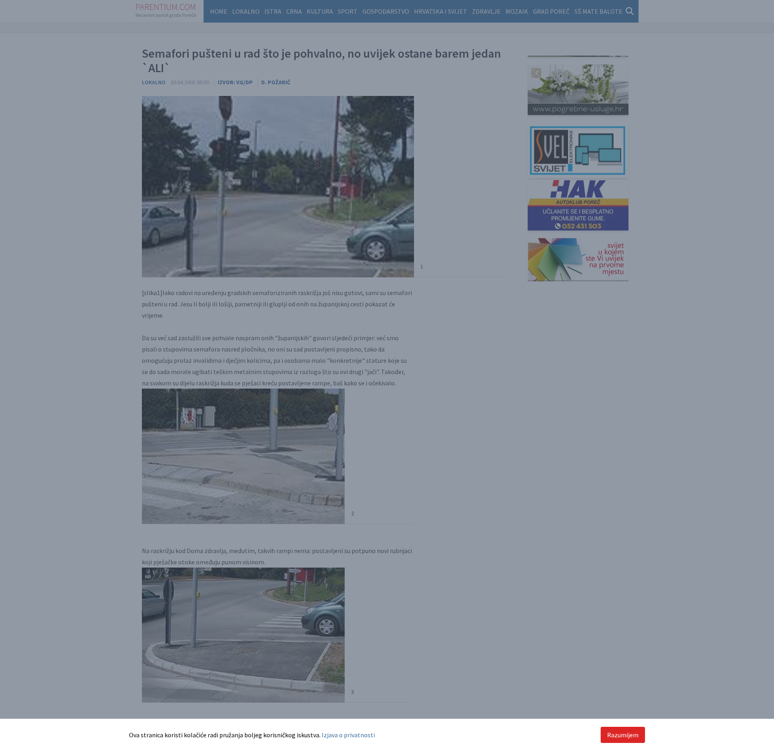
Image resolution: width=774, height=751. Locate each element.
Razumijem (623, 735)
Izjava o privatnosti (348, 735)
